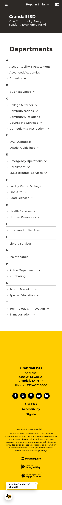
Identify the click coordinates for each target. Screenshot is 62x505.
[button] (37, 4)
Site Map (31, 403)
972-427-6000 (36, 385)
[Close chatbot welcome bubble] (36, 483)
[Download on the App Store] (31, 475)
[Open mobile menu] (6, 4)
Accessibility (31, 409)
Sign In (31, 414)
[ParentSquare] (31, 458)
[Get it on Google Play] (31, 466)
